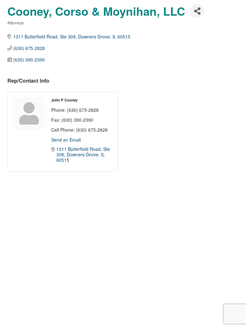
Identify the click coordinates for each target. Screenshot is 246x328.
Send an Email (66, 139)
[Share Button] (197, 11)
